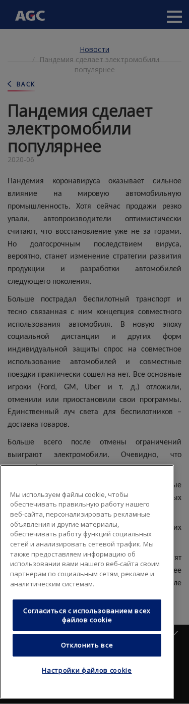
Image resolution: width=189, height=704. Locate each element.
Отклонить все (87, 644)
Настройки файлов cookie (87, 670)
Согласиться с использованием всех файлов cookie (87, 615)
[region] (87, 582)
